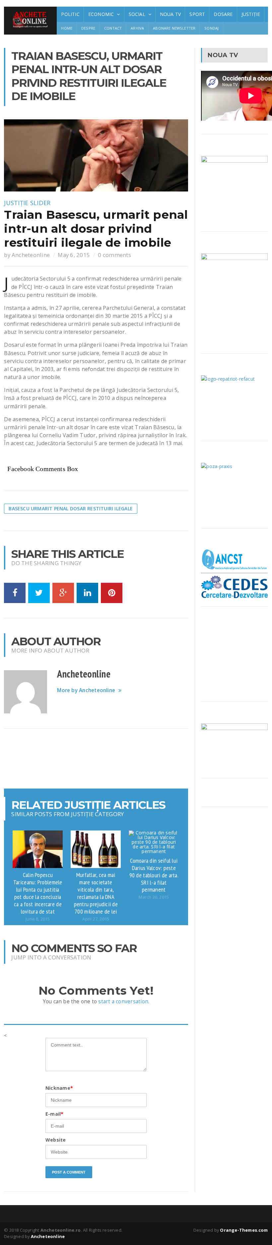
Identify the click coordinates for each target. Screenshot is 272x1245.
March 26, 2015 (154, 897)
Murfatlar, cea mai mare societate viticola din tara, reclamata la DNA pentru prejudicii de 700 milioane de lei (96, 893)
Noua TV (170, 14)
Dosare (223, 14)
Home (66, 28)
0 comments (114, 255)
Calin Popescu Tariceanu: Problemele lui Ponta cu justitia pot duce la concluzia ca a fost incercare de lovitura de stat (37, 893)
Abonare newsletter (174, 28)
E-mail (54, 1114)
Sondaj (211, 28)
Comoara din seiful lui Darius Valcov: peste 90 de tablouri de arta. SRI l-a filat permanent (153, 874)
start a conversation (123, 1001)
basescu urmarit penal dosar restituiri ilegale (71, 508)
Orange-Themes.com (244, 1230)
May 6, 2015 (74, 255)
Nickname (59, 1088)
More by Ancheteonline (86, 690)
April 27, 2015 (95, 919)
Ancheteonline (31, 255)
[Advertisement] (124, 759)
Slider (40, 203)
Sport (197, 14)
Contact (113, 28)
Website (55, 1140)
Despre (88, 28)
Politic (70, 14)
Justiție (250, 14)
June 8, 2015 (38, 919)
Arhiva (137, 28)
